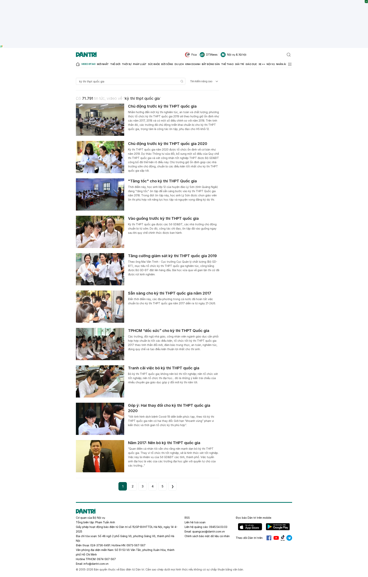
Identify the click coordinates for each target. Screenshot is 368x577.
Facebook (269, 538)
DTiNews (212, 54)
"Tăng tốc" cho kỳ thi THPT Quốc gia (162, 181)
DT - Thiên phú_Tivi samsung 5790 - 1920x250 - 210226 (184, 1)
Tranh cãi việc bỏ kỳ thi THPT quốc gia (163, 368)
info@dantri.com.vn (96, 563)
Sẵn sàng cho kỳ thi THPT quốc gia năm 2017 (169, 293)
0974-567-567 (106, 559)
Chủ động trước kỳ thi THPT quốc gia (162, 106)
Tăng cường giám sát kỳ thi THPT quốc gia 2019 (172, 256)
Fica (194, 54)
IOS (250, 526)
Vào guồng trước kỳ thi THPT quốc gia (163, 218)
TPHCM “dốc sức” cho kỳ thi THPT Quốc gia (168, 330)
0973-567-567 (136, 545)
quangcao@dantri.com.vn (208, 531)
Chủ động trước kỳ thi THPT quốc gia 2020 (167, 143)
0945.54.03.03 (218, 526)
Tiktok (283, 538)
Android (278, 526)
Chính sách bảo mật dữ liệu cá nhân (207, 536)
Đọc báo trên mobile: (254, 517)
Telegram (289, 538)
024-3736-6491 (100, 545)
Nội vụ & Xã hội (236, 54)
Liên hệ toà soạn (195, 522)
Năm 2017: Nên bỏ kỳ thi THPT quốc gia (164, 442)
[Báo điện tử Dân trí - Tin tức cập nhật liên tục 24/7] (86, 54)
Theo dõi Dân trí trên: (249, 537)
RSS (187, 517)
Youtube (276, 538)
